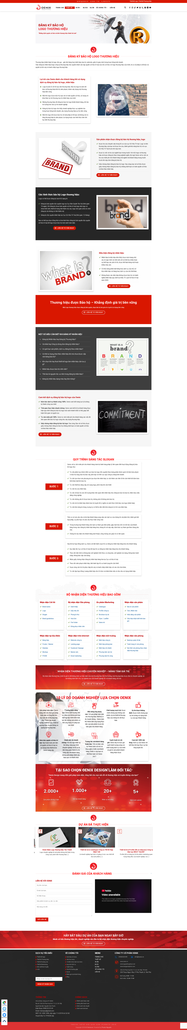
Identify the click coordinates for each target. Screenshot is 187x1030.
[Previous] (35, 845)
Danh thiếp (74, 607)
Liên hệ (112, 8)
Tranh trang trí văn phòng (135, 644)
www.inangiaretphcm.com (127, 966)
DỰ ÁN (97, 967)
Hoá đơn (73, 618)
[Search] (125, 7)
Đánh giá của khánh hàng (74, 974)
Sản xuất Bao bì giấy (42, 967)
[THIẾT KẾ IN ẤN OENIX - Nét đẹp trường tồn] (44, 7)
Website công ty (76, 640)
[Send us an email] (140, 8)
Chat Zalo (4, 1011)
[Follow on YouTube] (150, 8)
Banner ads (74, 652)
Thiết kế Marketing (42, 964)
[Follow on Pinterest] (145, 8)
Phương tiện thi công (106, 656)
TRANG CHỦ (99, 957)
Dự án (68, 972)
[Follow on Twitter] (137, 8)
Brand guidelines (48, 618)
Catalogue (102, 607)
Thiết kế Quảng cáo (42, 962)
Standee (45, 648)
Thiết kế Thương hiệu (43, 959)
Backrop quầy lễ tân (133, 640)
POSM (44, 656)
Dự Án (92, 8)
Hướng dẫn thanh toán (82, 1003)
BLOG (96, 964)
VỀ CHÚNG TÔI (99, 969)
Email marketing (76, 656)
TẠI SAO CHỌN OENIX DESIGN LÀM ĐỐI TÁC (94, 770)
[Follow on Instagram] (132, 8)
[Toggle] (40, 339)
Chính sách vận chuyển (82, 1006)
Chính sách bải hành (82, 1008)
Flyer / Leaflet (103, 618)
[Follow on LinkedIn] (147, 8)
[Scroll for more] (93, 807)
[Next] (151, 845)
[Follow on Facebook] (130, 8)
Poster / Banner (47, 644)
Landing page (75, 644)
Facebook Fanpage (77, 648)
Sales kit (102, 622)
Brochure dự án (104, 614)
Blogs (85, 8)
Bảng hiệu (45, 640)
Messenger (4, 1017)
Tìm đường (4, 1005)
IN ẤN (77, 8)
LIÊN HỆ (97, 972)
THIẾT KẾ (69, 8)
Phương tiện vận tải (105, 652)
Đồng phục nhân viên (78, 626)
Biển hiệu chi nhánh (105, 648)
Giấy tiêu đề (75, 611)
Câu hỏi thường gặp (72, 969)
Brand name (46, 607)
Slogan (44, 614)
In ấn (38, 969)
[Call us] (142, 8)
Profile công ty (104, 611)
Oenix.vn (90, 1027)
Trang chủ (60, 8)
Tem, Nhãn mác (132, 611)
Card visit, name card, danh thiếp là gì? (48, 850)
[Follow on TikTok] (135, 8)
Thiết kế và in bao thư (88, 850)
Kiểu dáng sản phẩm (134, 614)
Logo (44, 611)
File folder (74, 622)
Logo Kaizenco (127, 850)
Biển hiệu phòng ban (105, 644)
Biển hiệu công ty (104, 640)
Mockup (45, 652)
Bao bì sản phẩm (132, 607)
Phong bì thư (75, 614)
